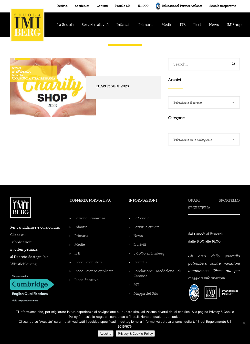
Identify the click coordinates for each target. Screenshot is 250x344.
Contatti (102, 6)
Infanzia (80, 227)
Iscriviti (62, 6)
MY (136, 285)
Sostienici (82, 6)
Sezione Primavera (89, 218)
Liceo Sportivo (86, 280)
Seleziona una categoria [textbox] (192, 139)
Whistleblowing (23, 264)
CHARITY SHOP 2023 (112, 86)
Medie (166, 24)
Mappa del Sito (146, 293)
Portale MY (123, 6)
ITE (183, 24)
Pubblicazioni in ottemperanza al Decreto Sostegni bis (29, 249)
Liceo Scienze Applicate (94, 271)
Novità (17, 75)
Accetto (106, 333)
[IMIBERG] (27, 20)
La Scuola (65, 24)
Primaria (146, 24)
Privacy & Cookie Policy (135, 333)
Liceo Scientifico (88, 262)
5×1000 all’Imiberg (149, 253)
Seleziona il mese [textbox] (187, 102)
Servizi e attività (146, 227)
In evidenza (21, 71)
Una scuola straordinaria (33, 78)
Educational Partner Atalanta (181, 6)
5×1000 (143, 6)
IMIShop (234, 24)
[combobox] (204, 102)
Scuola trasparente (222, 6)
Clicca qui (18, 235)
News (16, 68)
